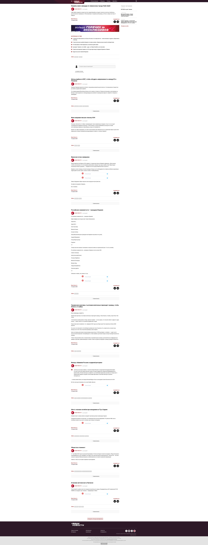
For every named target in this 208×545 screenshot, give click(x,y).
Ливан (80, 56)
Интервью (73, 532)
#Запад (108, 1)
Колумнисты (103, 532)
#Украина (102, 1)
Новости (102, 530)
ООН (79, 145)
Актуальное (88, 530)
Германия (76, 106)
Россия (78, 398)
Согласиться (104, 543)
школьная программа (86, 471)
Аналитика (88, 532)
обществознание (78, 471)
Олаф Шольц (85, 106)
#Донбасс (114, 1)
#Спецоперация (94, 1)
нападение (82, 436)
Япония (90, 398)
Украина (79, 351)
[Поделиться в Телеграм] (117, 21)
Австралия (77, 436)
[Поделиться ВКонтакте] (114, 21)
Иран (76, 145)
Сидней (86, 436)
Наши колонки (74, 530)
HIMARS (76, 506)
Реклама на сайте (125, 26)
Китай (81, 106)
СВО (82, 506)
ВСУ (75, 351)
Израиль (76, 56)
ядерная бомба (84, 398)
